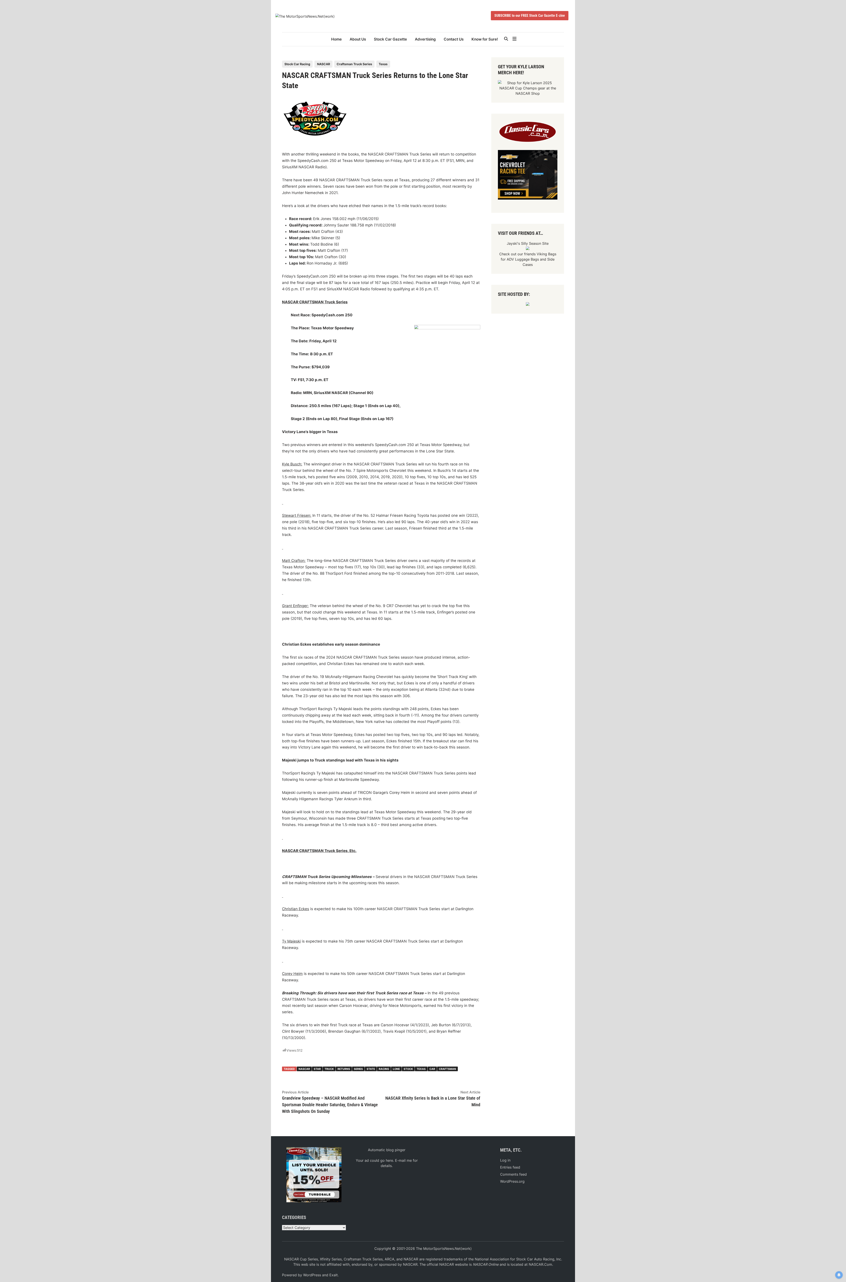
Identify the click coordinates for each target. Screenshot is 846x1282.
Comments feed (513, 1174)
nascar (304, 1069)
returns (344, 1069)
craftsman (447, 1069)
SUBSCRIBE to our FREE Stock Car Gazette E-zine (529, 15)
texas (421, 1069)
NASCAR (323, 64)
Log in (505, 1160)
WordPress (312, 1275)
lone (396, 1069)
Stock (408, 1069)
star (317, 1069)
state (371, 1069)
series (358, 1069)
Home (336, 39)
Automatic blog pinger (386, 1150)
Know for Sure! (484, 39)
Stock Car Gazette (390, 39)
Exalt (333, 1275)
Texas (383, 64)
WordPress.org (512, 1181)
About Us (358, 39)
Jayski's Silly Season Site (528, 243)
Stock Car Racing (297, 64)
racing (384, 1069)
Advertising (425, 39)
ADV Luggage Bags (523, 259)
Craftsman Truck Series (354, 64)
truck (329, 1069)
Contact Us (454, 39)
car (432, 1069)
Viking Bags (546, 254)
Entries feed (510, 1167)
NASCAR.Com (540, 1264)
